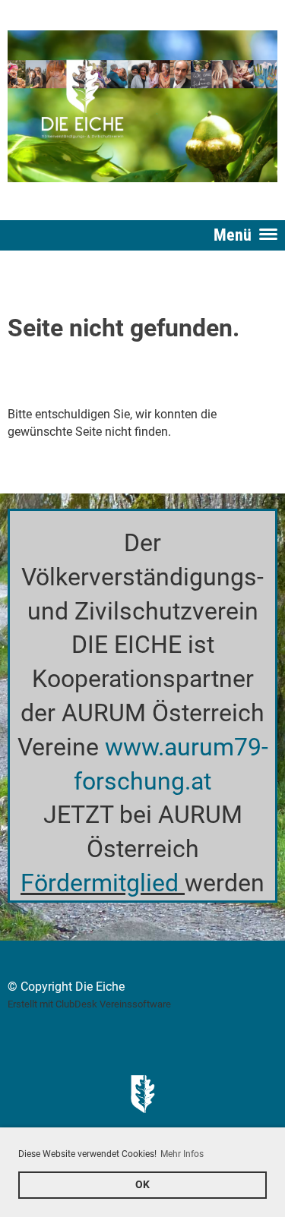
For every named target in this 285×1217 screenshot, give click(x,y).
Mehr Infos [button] (182, 1154)
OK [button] (142, 1184)
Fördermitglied (100, 883)
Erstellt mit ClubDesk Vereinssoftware (89, 1004)
